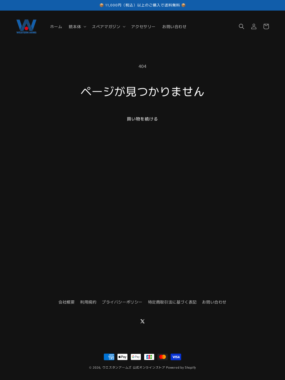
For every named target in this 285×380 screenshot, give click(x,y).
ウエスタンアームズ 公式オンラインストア (133, 367)
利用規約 (88, 302)
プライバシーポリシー (122, 302)
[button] (77, 26)
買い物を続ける (142, 119)
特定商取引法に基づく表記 (172, 302)
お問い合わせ (214, 302)
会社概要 (66, 302)
